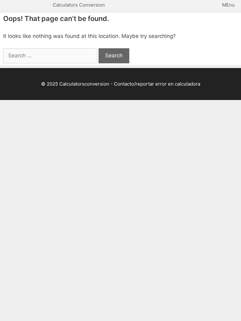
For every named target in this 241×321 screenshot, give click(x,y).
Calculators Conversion (79, 5)
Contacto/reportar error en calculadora (157, 84)
